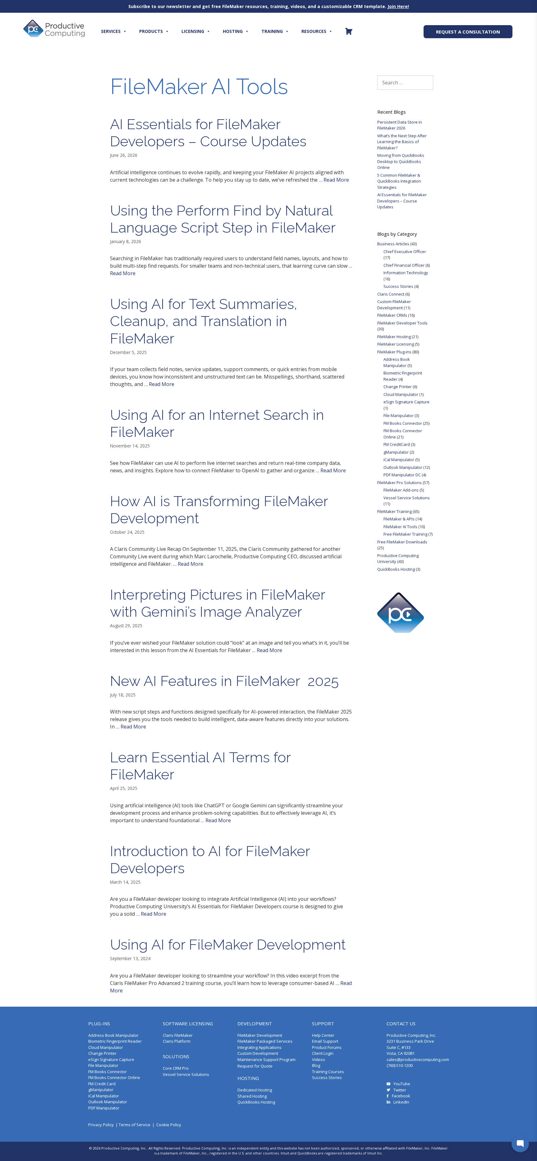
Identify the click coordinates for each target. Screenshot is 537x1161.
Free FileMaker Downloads (402, 542)
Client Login (322, 1053)
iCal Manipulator (398, 459)
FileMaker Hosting (394, 336)
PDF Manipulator (103, 1108)
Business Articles (393, 244)
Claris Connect (390, 294)
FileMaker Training (394, 511)
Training (272, 31)
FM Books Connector (402, 423)
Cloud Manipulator (400, 394)
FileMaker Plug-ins (394, 352)
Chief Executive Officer (404, 251)
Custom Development (257, 1053)
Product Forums (327, 1047)
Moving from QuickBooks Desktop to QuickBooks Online (400, 161)
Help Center (323, 1035)
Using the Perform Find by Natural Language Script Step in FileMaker (223, 219)
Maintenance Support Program (266, 1059)
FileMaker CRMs (392, 315)
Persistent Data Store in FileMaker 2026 (399, 125)
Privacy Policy (101, 1124)
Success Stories (398, 286)
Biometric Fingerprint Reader (115, 1041)
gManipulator (396, 452)
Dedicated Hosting (254, 1090)
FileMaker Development (259, 1035)
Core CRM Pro (176, 1068)
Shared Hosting (252, 1096)
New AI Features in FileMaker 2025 (224, 681)
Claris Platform (176, 1041)
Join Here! (398, 6)
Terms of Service (134, 1124)
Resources (313, 31)
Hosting (233, 31)
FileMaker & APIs (399, 519)
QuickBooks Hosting (396, 569)
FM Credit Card (102, 1083)
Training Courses (328, 1071)
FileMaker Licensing (395, 344)
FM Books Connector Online (114, 1077)
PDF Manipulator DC (402, 475)
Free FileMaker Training (405, 534)
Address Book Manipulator (396, 362)
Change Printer (397, 386)
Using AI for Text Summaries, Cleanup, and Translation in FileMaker (203, 321)
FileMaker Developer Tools (402, 323)
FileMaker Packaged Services (264, 1041)
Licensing (192, 31)
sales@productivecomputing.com (418, 1059)
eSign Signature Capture (406, 402)
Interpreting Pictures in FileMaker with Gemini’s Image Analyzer (217, 603)
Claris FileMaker (178, 1035)
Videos (318, 1059)
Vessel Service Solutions (406, 498)
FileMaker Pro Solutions (399, 482)
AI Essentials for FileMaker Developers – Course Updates (208, 133)
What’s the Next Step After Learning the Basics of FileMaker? (402, 142)
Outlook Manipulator (402, 467)
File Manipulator (398, 415)
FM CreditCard (396, 444)
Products (151, 31)
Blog (316, 1065)
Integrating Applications (259, 1047)
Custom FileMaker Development (394, 305)
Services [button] (111, 31)
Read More (336, 179)
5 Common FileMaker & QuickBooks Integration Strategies (399, 181)
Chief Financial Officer (404, 265)
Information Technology (405, 272)
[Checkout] (349, 31)
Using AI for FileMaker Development (228, 944)
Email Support (325, 1041)
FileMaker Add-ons (401, 490)
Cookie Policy (168, 1124)
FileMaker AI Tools (400, 526)
